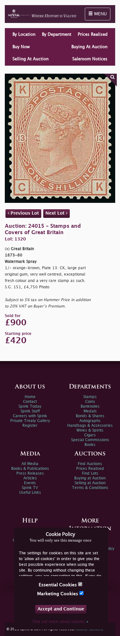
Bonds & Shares (90, 416)
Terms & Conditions (90, 488)
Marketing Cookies (58, 594)
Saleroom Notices (90, 59)
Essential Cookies (58, 585)
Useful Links (30, 492)
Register (29, 425)
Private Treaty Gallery (30, 421)
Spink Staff (30, 411)
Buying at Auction (90, 478)
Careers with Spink (30, 416)
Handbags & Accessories (90, 425)
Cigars (90, 435)
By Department (56, 34)
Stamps (90, 397)
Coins (90, 401)
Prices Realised (93, 34)
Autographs (89, 421)
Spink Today (30, 406)
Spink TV (30, 488)
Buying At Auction (89, 47)
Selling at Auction (90, 483)
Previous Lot (24, 213)
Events (30, 483)
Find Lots (90, 473)
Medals (90, 411)
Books (89, 445)
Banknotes (90, 406)
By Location (24, 34)
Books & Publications (30, 468)
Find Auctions (90, 464)
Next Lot (55, 213)
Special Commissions (90, 440)
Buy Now (21, 47)
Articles (30, 478)
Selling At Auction (30, 59)
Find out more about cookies (60, 622)
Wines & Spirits (89, 430)
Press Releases (30, 473)
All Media (29, 464)
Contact (30, 401)
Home (30, 397)
